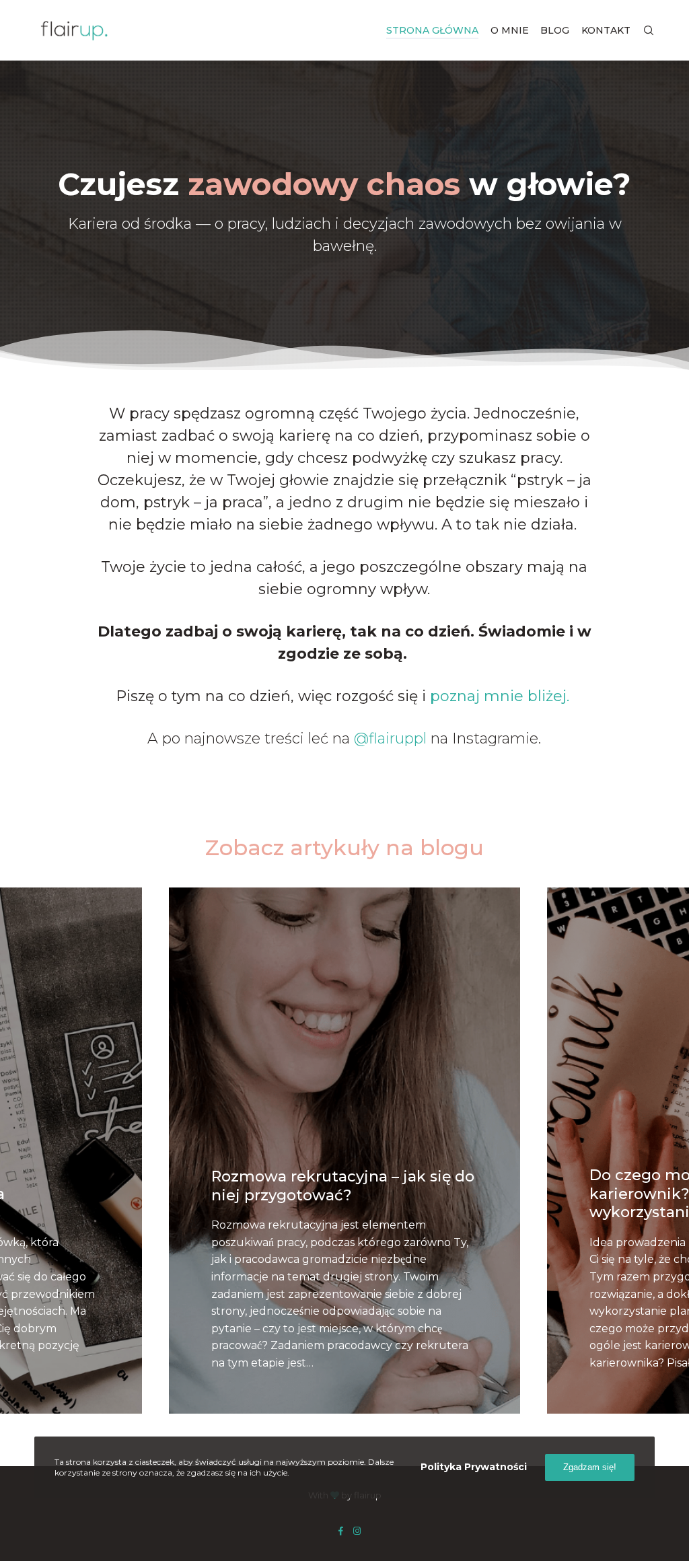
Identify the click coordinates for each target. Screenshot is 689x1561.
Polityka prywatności (474, 1467)
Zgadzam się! (589, 1467)
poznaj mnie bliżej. (501, 696)
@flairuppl (390, 738)
